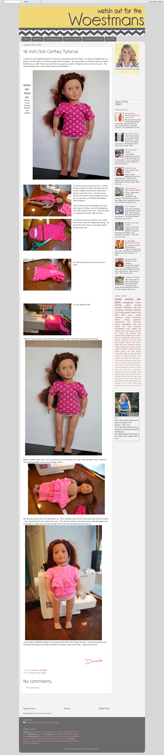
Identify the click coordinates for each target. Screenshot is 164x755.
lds (139, 307)
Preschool (137, 322)
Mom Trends (41, 734)
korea (123, 335)
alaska (134, 329)
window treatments (122, 367)
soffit (139, 383)
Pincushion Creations (46, 736)
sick (130, 365)
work (137, 342)
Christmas (119, 310)
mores (131, 378)
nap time (134, 362)
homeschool (119, 322)
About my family (72, 39)
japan (128, 305)
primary (138, 351)
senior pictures (119, 365)
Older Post (104, 708)
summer (118, 307)
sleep (133, 365)
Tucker (138, 302)
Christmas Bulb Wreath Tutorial (131, 260)
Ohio (129, 369)
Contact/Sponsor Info (93, 39)
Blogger (95, 749)
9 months (130, 349)
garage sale (125, 351)
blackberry (118, 374)
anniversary (137, 369)
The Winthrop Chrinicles (63, 734)
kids (135, 307)
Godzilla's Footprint (132, 277)
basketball (133, 371)
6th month (132, 356)
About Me (37, 39)
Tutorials (110, 39)
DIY (139, 356)
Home (26, 39)
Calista (138, 315)
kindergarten (120, 329)
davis (135, 374)
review (130, 315)
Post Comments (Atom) (42, 713)
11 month (131, 353)
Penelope (127, 307)
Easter (117, 326)
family (118, 299)
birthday (118, 305)
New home (123, 369)
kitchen (138, 344)
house (129, 376)
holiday (127, 320)
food (117, 315)
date (134, 324)
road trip (124, 383)
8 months (123, 349)
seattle (117, 347)
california (118, 335)
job (132, 376)
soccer (117, 353)
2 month (118, 356)
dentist (139, 360)
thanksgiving (126, 324)
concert (127, 374)
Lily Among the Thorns (38, 732)
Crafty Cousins (42, 741)
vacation (137, 310)
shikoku (135, 383)
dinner (139, 374)
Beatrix (117, 320)
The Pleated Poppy (62, 736)
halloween (119, 317)
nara (132, 351)
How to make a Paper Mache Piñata (132, 189)
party (139, 378)
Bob (123, 315)
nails (133, 342)
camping (138, 331)
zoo (133, 367)
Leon (139, 312)
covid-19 (128, 342)
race (139, 381)
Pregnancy (137, 317)
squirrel (123, 385)
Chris (116, 369)
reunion (121, 333)
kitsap (139, 376)
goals (125, 376)
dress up (138, 338)
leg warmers (119, 378)
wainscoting (137, 385)
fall (124, 326)
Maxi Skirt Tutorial (131, 134)
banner (127, 371)
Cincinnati (137, 349)
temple (138, 335)
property (135, 381)
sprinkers (118, 385)
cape (123, 374)
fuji (122, 376)
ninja (135, 378)
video (133, 312)
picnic (116, 381)
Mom (139, 333)
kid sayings (131, 331)
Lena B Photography (31, 743)
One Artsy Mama (54, 741)
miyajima (126, 378)
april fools (123, 344)
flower (119, 376)
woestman (123, 347)
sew (38, 673)
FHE (126, 333)
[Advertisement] (66, 700)
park (128, 329)
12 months (138, 367)
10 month (130, 347)
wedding (124, 338)
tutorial (43, 673)
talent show (123, 353)
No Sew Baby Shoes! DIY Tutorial (132, 242)
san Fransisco (134, 358)
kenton (135, 376)
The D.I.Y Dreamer (49, 739)
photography (128, 302)
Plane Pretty (52, 732)
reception (117, 383)
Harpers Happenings (65, 732)
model (117, 331)
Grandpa (123, 331)
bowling (122, 342)
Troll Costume (130, 206)
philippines (129, 335)
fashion (129, 299)
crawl (131, 374)
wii (115, 387)
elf (140, 329)
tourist (128, 385)
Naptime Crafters (29, 741)
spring (137, 365)
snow (129, 326)
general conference (121, 340)
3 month (137, 347)
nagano (129, 362)
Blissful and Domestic (69, 741)
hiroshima (123, 362)
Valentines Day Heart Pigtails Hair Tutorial (132, 170)
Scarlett (137, 305)
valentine (118, 338)
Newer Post (29, 708)
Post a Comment (32, 688)
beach (139, 371)
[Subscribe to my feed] (137, 73)
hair (139, 324)
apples (117, 351)
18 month (138, 353)
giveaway (137, 320)
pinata (130, 381)
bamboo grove (119, 371)
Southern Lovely (62, 739)
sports (117, 324)
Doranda (32, 673)
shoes (126, 365)
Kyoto (133, 338)
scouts (139, 340)
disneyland (131, 344)
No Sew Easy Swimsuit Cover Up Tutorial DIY (132, 115)
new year (132, 340)
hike (128, 322)
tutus (132, 385)
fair (116, 333)
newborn (137, 326)
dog (116, 376)
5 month (125, 356)
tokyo (116, 342)
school (127, 317)
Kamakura (122, 360)
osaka (139, 362)
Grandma (133, 333)
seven (129, 383)
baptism (117, 358)
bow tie (134, 360)
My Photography (53, 39)
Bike (129, 338)
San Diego (119, 312)
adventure (129, 360)
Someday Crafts (35, 739)
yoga (130, 367)
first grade (124, 358)
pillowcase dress (123, 381)
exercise (117, 362)
